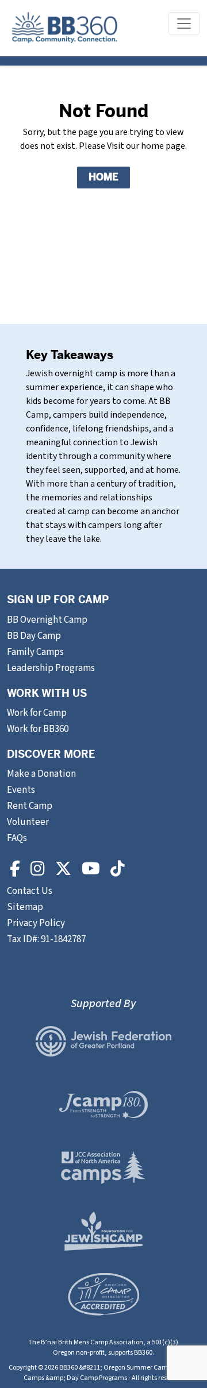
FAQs (17, 838)
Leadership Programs (51, 668)
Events (21, 790)
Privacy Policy (36, 923)
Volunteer (28, 822)
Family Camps (35, 652)
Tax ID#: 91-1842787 (46, 939)
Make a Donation (41, 774)
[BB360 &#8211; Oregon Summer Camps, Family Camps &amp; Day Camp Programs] (64, 28)
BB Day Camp (34, 636)
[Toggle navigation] (184, 23)
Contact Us (30, 891)
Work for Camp (37, 713)
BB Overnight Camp (47, 620)
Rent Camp (29, 806)
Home (103, 177)
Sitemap (25, 907)
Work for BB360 (37, 729)
